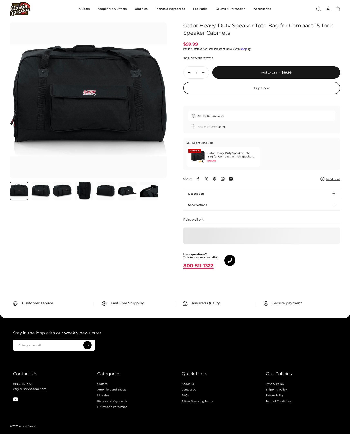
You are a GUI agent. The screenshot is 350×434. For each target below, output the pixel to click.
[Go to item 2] (40, 191)
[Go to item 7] (149, 191)
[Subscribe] (87, 345)
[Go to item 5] (105, 191)
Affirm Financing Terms (197, 401)
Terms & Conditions (278, 401)
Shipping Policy (276, 389)
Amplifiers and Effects (111, 389)
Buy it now (261, 88)
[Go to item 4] (84, 191)
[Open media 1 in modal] (88, 100)
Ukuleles (103, 395)
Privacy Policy (275, 383)
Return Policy (275, 395)
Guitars (102, 383)
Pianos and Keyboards (112, 401)
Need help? (333, 179)
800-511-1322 (198, 266)
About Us (188, 383)
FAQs (185, 395)
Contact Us (189, 389)
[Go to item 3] (62, 191)
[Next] (156, 109)
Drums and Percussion (112, 406)
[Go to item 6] (127, 191)
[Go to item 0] (19, 191)
